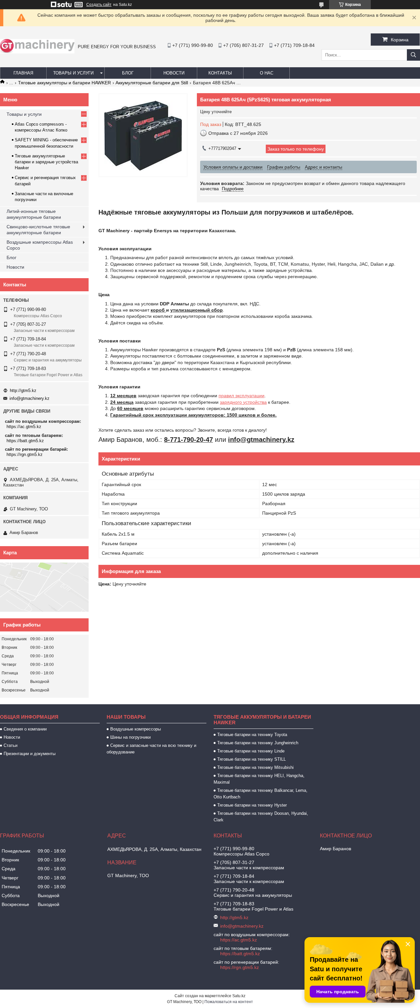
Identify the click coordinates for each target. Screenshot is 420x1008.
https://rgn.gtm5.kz (25, 454)
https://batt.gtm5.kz (25, 440)
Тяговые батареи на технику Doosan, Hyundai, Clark (261, 816)
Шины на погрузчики (130, 737)
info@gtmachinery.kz (30, 398)
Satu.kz (238, 996)
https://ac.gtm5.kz (24, 426)
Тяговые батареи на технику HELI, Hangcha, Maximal (259, 779)
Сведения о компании (25, 729)
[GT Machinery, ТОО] (37, 51)
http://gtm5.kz (23, 390)
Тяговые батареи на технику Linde (250, 751)
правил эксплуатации (241, 395)
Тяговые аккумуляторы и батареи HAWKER (64, 82)
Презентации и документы (29, 753)
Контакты (220, 73)
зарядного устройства (243, 402)
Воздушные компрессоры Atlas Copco (40, 245)
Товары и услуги (73, 73)
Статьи (10, 745)
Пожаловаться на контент (228, 1001)
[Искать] (413, 55)
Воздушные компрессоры (135, 729)
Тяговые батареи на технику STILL (251, 759)
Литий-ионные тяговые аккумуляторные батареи (34, 214)
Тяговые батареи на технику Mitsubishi (255, 767)
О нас (266, 73)
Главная (23, 73)
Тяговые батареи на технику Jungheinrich (257, 742)
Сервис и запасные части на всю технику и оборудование (151, 748)
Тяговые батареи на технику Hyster (252, 805)
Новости (173, 73)
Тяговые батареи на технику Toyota (252, 734)
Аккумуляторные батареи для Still (152, 82)
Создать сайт (99, 4)
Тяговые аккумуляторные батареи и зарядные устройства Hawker (46, 162)
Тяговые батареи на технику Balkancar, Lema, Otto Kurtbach (260, 793)
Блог (128, 73)
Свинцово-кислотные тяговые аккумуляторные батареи (38, 229)
